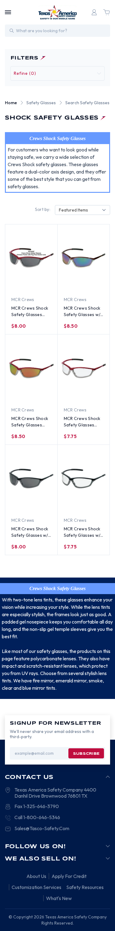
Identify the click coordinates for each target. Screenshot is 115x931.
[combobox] (82, 210)
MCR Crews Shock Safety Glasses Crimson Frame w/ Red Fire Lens (29, 422)
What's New (59, 898)
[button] (57, 73)
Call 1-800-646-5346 (37, 817)
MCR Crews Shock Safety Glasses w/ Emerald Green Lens (82, 311)
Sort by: (42, 209)
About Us (36, 876)
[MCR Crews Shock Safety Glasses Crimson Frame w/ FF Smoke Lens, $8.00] (31, 258)
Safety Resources (85, 887)
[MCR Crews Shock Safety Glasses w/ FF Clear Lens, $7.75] (83, 478)
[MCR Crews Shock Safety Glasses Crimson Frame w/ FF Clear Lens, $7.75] (83, 368)
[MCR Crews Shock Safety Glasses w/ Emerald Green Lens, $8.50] (83, 258)
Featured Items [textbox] (73, 210)
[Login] (94, 12)
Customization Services (36, 887)
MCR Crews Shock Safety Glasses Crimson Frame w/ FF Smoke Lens (29, 311)
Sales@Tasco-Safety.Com (41, 828)
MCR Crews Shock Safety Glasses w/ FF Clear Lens (82, 532)
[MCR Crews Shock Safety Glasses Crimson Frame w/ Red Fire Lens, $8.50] (31, 368)
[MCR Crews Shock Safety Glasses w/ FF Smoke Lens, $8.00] (31, 478)
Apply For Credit (69, 876)
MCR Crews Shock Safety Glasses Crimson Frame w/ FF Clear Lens (82, 422)
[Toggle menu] (8, 12)
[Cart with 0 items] (106, 12)
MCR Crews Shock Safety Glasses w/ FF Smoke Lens (29, 532)
